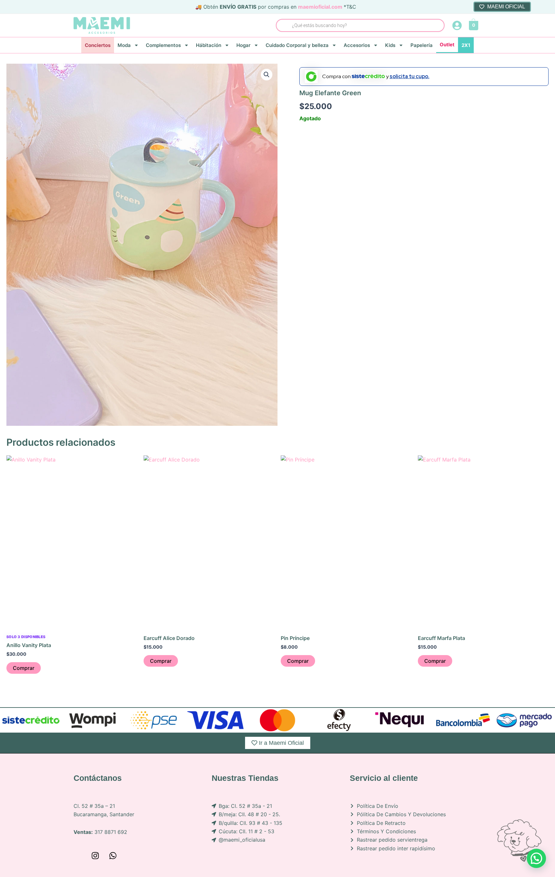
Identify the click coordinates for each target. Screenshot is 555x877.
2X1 (466, 45)
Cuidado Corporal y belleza (297, 45)
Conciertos (97, 45)
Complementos (163, 45)
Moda (124, 45)
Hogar (243, 45)
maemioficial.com (320, 7)
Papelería (421, 45)
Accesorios (357, 45)
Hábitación (208, 45)
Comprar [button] (23, 668)
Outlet (447, 44)
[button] (266, 74)
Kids (390, 45)
